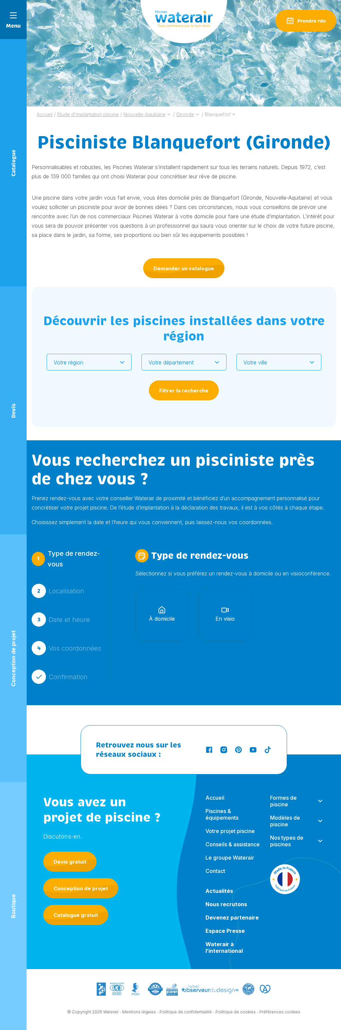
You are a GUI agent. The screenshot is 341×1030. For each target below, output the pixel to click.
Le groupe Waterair (229, 857)
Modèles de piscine (285, 821)
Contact (215, 871)
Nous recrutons (226, 904)
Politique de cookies (235, 1011)
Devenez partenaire (232, 917)
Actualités (219, 891)
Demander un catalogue (184, 268)
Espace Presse (225, 930)
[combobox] (89, 362)
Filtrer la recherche (183, 390)
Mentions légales (139, 1011)
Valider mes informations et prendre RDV (193, 719)
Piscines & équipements (221, 814)
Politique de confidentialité (186, 1011)
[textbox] (85, 362)
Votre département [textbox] (171, 362)
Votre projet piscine (230, 831)
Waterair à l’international (224, 947)
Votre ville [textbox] (255, 362)
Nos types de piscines (286, 841)
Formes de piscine (283, 801)
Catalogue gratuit (76, 915)
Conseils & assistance (232, 844)
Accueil (214, 797)
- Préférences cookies (278, 1011)
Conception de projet (81, 888)
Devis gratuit (70, 862)
